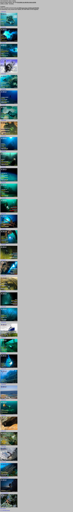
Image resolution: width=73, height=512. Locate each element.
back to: (5, 510)
